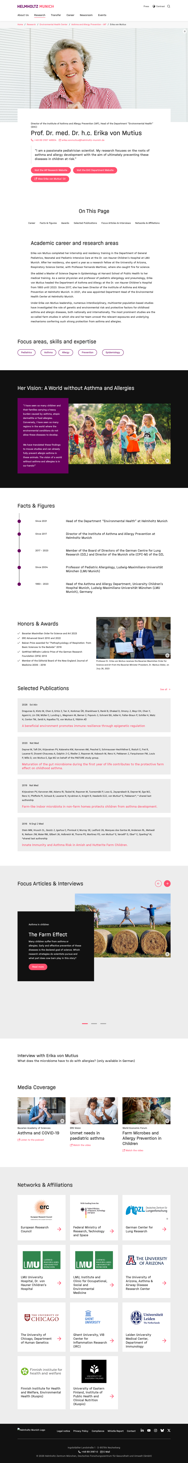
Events (102, 15)
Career (70, 15)
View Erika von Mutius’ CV (52, 178)
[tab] (85, 1023)
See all (164, 689)
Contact (131, 1431)
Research (39, 15)
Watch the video (82, 1145)
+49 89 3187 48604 (45, 140)
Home (20, 24)
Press (146, 6)
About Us (23, 15)
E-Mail (106, 1451)
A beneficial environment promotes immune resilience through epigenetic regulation (83, 726)
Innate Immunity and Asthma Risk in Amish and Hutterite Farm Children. (75, 845)
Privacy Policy (80, 1431)
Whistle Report (116, 1431)
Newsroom (86, 15)
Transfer (56, 15)
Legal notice (63, 1431)
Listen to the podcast (32, 1139)
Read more (38, 966)
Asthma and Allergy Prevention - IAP (88, 24)
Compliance (98, 1431)
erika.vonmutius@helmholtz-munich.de (83, 140)
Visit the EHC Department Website (95, 170)
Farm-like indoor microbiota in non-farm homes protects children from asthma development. (90, 806)
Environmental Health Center (53, 24)
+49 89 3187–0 (90, 1451)
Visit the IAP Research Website (51, 170)
